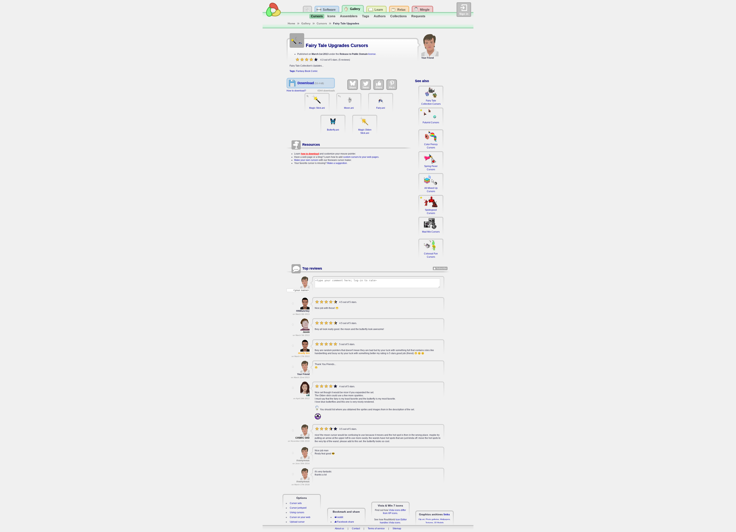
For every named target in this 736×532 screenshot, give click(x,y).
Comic (314, 71)
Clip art (421, 519)
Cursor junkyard (298, 508)
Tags (365, 16)
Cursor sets (296, 503)
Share (352, 87)
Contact (356, 528)
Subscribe (441, 268)
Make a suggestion (337, 163)
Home (291, 23)
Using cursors (297, 512)
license (372, 54)
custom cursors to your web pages (361, 157)
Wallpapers (445, 519)
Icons (331, 16)
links (447, 514)
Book (307, 71)
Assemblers (348, 16)
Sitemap (397, 528)
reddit (340, 517)
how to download (310, 153)
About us (339, 528)
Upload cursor (297, 521)
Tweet (365, 87)
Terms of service (376, 528)
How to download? (296, 90)
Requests (418, 16)
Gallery (305, 23)
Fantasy (300, 71)
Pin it (391, 87)
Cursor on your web (300, 517)
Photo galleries (432, 519)
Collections (398, 16)
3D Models (439, 522)
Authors (380, 16)
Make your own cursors (306, 160)
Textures (429, 522)
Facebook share (345, 521)
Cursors (317, 16)
